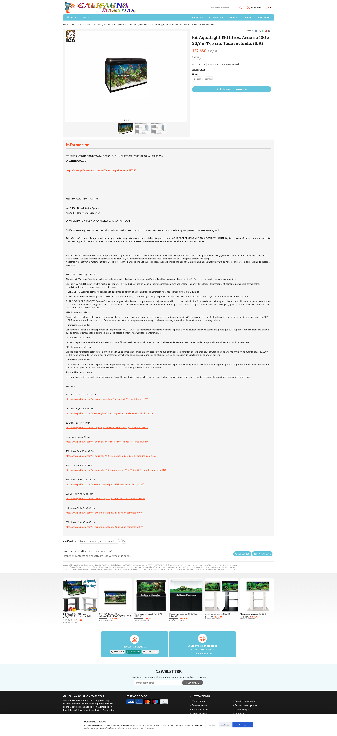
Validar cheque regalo (245, 709)
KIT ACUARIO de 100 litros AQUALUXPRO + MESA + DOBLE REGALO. (77, 616)
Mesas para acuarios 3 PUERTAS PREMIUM (148, 615)
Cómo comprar (199, 701)
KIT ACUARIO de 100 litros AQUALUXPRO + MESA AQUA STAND (115, 615)
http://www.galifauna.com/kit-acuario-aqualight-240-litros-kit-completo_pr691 (104, 512)
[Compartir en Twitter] (259, 30)
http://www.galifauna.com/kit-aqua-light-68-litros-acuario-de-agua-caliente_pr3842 (107, 427)
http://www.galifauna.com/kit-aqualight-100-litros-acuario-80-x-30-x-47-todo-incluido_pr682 (111, 455)
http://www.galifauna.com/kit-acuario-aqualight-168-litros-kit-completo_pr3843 (105, 484)
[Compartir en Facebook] (256, 30)
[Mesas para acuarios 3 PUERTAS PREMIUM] (151, 595)
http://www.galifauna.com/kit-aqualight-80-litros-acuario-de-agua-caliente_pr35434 (107, 441)
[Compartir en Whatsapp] (263, 30)
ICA (231, 567)
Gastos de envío (199, 713)
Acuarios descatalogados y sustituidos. (201, 567)
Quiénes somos (199, 705)
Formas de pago (200, 709)
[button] (124, 120)
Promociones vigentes (246, 705)
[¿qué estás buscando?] (226, 7)
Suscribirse (192, 682)
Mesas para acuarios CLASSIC (217, 614)
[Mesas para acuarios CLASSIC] (221, 595)
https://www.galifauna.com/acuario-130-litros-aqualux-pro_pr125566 (101, 170)
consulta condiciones (202, 653)
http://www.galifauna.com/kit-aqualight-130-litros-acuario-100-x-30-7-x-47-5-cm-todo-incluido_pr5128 (116, 470)
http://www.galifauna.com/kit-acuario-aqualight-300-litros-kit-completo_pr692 (104, 526)
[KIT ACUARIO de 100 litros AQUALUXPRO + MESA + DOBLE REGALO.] (80, 595)
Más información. (147, 728)
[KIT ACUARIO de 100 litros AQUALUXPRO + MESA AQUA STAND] (115, 595)
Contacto (239, 713)
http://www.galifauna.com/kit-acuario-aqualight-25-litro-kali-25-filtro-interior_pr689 (107, 399)
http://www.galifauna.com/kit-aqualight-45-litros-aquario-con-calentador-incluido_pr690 (109, 413)
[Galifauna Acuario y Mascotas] (100, 8)
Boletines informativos (246, 701)
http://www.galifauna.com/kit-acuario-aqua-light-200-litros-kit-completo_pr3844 (105, 498)
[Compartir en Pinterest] (266, 30)
